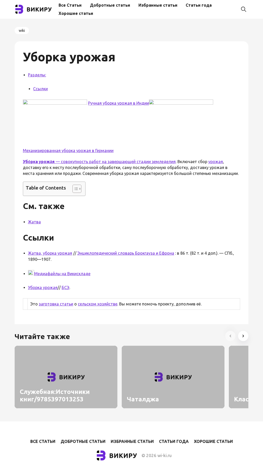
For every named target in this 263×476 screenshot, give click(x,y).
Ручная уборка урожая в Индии (118, 103)
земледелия (164, 161)
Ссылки (40, 88)
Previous (230, 336)
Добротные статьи (110, 5)
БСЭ (65, 287)
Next (243, 336)
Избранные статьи (157, 5)
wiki (22, 30)
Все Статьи (70, 5)
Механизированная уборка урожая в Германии (68, 150)
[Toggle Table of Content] (74, 188)
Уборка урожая (43, 287)
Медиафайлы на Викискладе (62, 273)
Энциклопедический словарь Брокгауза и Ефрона (125, 253)
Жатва (34, 222)
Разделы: (37, 75)
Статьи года (199, 5)
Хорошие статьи (76, 13)
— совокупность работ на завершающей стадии (87, 161)
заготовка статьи (56, 304)
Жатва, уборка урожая (50, 253)
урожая (215, 161)
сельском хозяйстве (97, 304)
